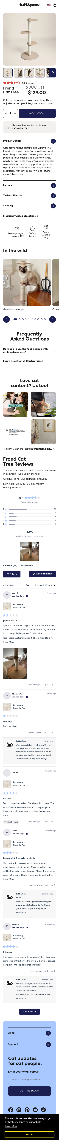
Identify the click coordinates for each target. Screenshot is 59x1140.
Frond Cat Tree (19, 608)
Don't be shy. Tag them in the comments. (12, 424)
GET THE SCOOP (29, 1091)
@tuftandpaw (42, 449)
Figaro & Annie (11, 393)
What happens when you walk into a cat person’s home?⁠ (43, 424)
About (12, 1033)
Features (8, 185)
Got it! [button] (29, 1134)
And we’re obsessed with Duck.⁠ (42, 395)
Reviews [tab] (10, 566)
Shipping (8, 206)
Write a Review (45, 575)
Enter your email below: (23, 1072)
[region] (29, 551)
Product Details (12, 141)
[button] (29, 509)
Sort (28, 585)
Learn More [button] (11, 1126)
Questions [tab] (27, 566)
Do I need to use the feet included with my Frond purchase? (25, 351)
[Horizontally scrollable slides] (29, 39)
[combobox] (49, 5)
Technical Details (12, 196)
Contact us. (33, 361)
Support (13, 1044)
